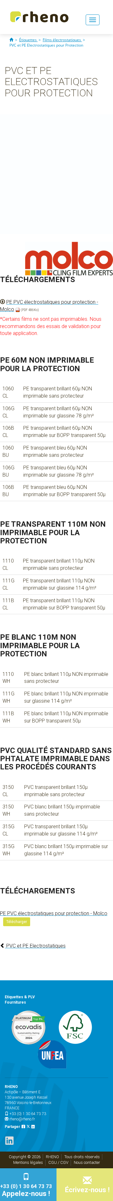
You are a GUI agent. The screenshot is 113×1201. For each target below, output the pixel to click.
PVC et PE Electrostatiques (35, 946)
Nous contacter (87, 1162)
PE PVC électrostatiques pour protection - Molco (53, 913)
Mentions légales (28, 1162)
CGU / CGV (58, 1162)
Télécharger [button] (16, 922)
